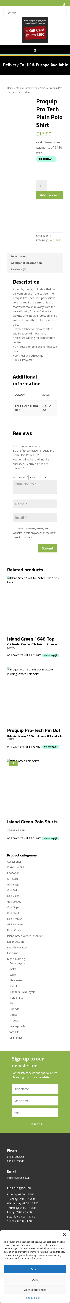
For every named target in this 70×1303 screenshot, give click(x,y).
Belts (13, 969)
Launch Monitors (17, 947)
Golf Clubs (13, 896)
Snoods (14, 1009)
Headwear (16, 980)
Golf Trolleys (14, 919)
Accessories (14, 861)
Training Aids (15, 1037)
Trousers (15, 1020)
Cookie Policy (33, 1297)
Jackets (14, 986)
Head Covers (15, 930)
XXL (44, 410)
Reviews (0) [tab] (18, 269)
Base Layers (17, 963)
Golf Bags (13, 884)
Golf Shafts (14, 913)
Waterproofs (17, 1026)
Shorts (14, 1003)
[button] (64, 1234)
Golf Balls (13, 890)
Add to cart (49, 195)
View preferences (35, 1289)
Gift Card (12, 878)
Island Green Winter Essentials (25, 936)
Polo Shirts (41, 88)
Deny (35, 1279)
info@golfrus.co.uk (18, 1177)
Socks (13, 1014)
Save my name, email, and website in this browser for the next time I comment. (34, 533)
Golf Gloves (14, 901)
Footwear (13, 873)
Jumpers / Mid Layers (22, 992)
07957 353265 (15, 1156)
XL (50, 406)
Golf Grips (13, 907)
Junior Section (15, 941)
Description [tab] (19, 256)
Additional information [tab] (26, 263)
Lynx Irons (13, 953)
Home (10, 88)
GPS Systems (15, 924)
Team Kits (13, 1032)
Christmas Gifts (16, 867)
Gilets (13, 975)
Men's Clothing (24, 88)
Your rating (20, 477)
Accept (35, 1269)
